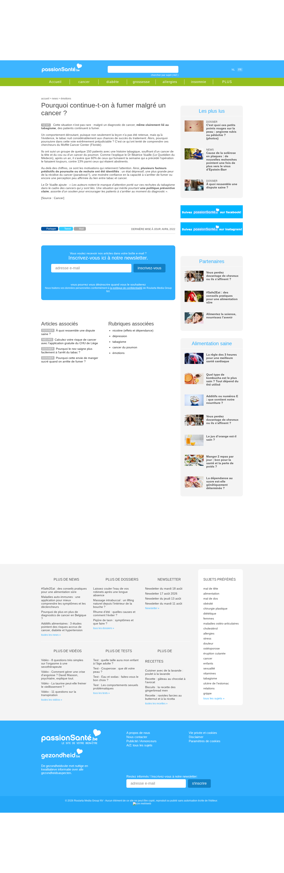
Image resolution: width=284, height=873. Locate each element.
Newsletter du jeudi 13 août (163, 598)
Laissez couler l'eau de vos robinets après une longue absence (111, 592)
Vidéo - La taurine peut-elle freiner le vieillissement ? (63, 685)
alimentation (211, 593)
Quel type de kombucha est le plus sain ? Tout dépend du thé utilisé (222, 379)
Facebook (209, 69)
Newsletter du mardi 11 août (163, 603)
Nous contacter (136, 737)
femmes (208, 618)
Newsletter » (152, 608)
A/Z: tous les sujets (139, 745)
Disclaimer (196, 737)
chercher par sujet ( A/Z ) (164, 75)
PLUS (227, 82)
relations (209, 688)
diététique (209, 613)
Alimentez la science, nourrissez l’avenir (221, 315)
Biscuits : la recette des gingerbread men (160, 688)
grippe (207, 693)
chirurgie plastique (215, 608)
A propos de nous (138, 733)
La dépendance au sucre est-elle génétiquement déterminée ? (219, 483)
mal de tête (210, 588)
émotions (118, 353)
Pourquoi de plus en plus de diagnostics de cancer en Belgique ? (63, 615)
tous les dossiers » (103, 628)
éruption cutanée (214, 653)
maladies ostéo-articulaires (221, 623)
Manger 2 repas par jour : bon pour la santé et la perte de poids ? (219, 461)
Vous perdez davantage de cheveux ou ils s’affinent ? (222, 276)
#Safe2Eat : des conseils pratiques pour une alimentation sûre (222, 297)
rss (215, 69)
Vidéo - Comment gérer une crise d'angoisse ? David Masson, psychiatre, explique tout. (63, 675)
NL (233, 69)
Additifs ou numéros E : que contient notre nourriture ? (222, 399)
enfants (208, 663)
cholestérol (210, 628)
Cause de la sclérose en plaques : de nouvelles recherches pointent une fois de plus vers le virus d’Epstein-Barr (221, 161)
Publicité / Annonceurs (141, 741)
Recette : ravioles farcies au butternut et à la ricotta (163, 697)
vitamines (209, 673)
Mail (81, 228)
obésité (208, 603)
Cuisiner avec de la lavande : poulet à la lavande (164, 672)
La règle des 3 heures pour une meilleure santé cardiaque (221, 358)
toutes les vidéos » (51, 699)
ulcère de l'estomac (216, 683)
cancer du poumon (124, 347)
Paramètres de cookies (204, 741)
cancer (84, 82)
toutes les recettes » (156, 703)
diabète (112, 82)
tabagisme (119, 341)
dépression (119, 336)
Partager (51, 228)
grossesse (141, 82)
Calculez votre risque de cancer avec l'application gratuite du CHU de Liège (69, 341)
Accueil (55, 82)
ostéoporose (211, 648)
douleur (208, 643)
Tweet (67, 228)
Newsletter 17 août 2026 (161, 593)
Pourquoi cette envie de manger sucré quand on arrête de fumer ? (69, 359)
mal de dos (210, 598)
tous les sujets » (214, 698)
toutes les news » (51, 634)
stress (207, 638)
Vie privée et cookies (203, 733)
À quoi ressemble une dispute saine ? (221, 185)
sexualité (209, 668)
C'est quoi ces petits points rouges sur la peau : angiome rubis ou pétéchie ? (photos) (221, 131)
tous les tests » (101, 693)
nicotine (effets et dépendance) (132, 330)
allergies (170, 82)
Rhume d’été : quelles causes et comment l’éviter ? (114, 613)
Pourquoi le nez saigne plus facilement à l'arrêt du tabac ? (66, 350)
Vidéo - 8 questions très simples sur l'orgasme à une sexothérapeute (62, 663)
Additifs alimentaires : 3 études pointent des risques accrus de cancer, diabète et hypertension (62, 627)
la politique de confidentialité (126, 288)
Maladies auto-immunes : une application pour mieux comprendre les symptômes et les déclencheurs (63, 601)
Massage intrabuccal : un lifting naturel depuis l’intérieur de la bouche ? (113, 603)
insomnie (198, 82)
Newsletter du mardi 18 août (163, 588)
